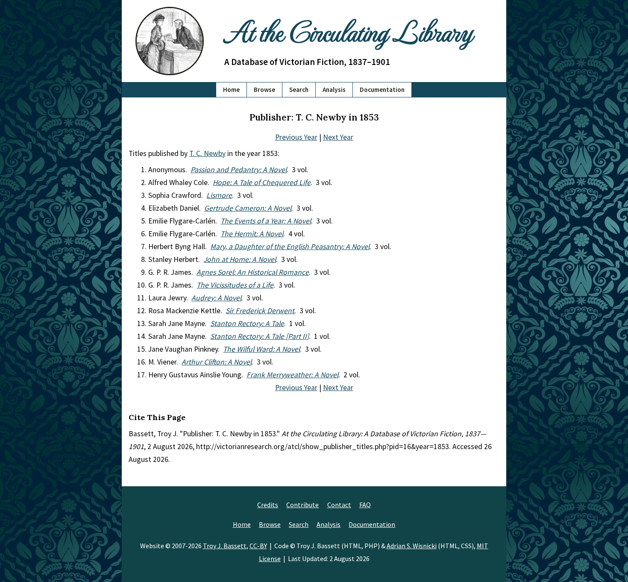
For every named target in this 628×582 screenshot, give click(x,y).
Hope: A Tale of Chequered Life (262, 182)
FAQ (365, 504)
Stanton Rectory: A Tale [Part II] (259, 336)
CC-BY (258, 545)
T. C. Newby (207, 153)
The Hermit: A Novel (251, 233)
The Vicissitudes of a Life (235, 285)
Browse (264, 89)
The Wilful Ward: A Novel (261, 349)
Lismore (219, 195)
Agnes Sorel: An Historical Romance (253, 272)
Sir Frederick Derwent (260, 310)
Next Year (338, 137)
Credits (267, 504)
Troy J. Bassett (225, 545)
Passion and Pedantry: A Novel (239, 169)
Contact (339, 504)
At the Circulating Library (348, 31)
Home (231, 89)
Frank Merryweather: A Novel (292, 374)
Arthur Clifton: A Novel (217, 362)
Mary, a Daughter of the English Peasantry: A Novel (290, 246)
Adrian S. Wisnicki (412, 545)
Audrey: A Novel (216, 298)
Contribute (302, 504)
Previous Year (296, 137)
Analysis (334, 89)
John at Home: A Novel (239, 259)
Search (298, 89)
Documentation (382, 89)
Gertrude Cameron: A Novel (247, 208)
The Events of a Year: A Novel (265, 221)
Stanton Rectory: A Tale (247, 323)
